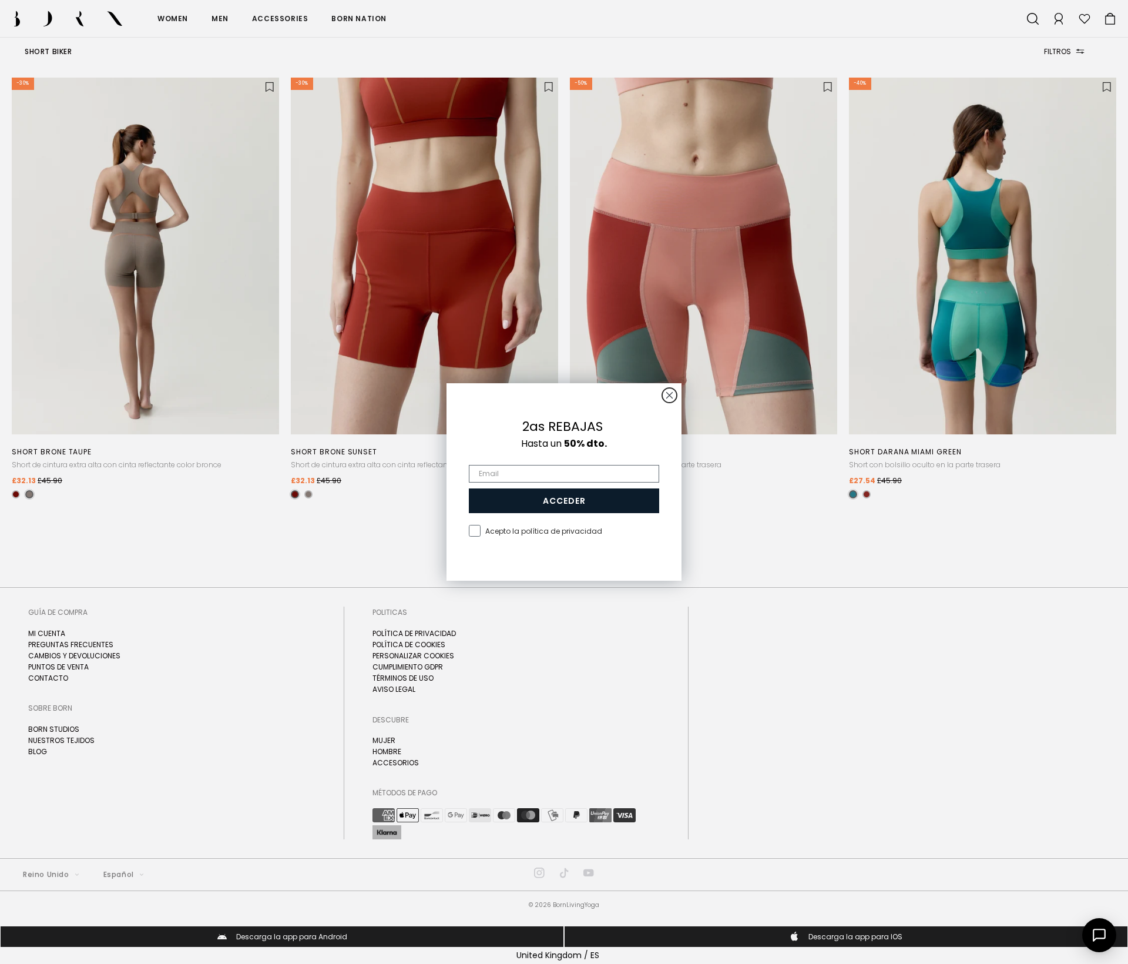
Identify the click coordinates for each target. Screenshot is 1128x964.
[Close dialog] (669, 395)
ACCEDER (564, 501)
